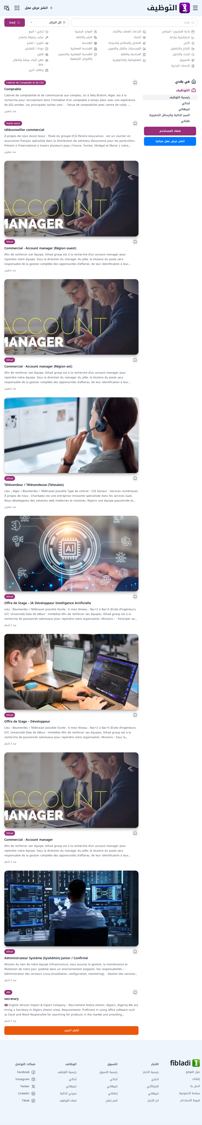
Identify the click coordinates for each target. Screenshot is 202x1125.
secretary (11, 999)
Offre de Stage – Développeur (27, 721)
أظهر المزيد (71, 1030)
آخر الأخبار (153, 1100)
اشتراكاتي (153, 1086)
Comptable (12, 89)
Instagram (22, 1079)
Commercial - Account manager (28, 840)
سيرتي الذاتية (68, 1093)
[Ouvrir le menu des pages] (17, 8)
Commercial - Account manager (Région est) (38, 366)
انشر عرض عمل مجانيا (170, 141)
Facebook (23, 1072)
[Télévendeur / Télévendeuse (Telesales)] (71, 435)
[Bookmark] (135, 82)
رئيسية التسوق (108, 1072)
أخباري (155, 1079)
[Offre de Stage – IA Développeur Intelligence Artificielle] (71, 553)
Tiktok (25, 1101)
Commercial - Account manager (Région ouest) (40, 248)
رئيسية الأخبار (151, 1072)
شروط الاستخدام (190, 1100)
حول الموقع (193, 1072)
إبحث (12, 22)
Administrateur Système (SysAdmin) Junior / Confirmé (46, 958)
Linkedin (23, 1094)
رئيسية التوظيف (67, 1072)
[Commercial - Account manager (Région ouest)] (71, 198)
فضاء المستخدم (170, 131)
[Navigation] (195, 8)
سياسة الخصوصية (189, 1093)
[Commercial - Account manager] (71, 790)
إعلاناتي (113, 1093)
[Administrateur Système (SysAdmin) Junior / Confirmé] (71, 908)
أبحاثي (114, 1079)
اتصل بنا (195, 1086)
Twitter (24, 1086)
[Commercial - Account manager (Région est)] (71, 317)
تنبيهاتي (153, 1093)
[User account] (6, 8)
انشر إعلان (112, 1100)
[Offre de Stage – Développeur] (71, 672)
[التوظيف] (184, 7)
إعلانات (196, 1079)
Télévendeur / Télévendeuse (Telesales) (34, 485)
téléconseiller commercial (24, 130)
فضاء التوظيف (68, 1100)
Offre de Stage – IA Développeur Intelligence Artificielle (47, 603)
